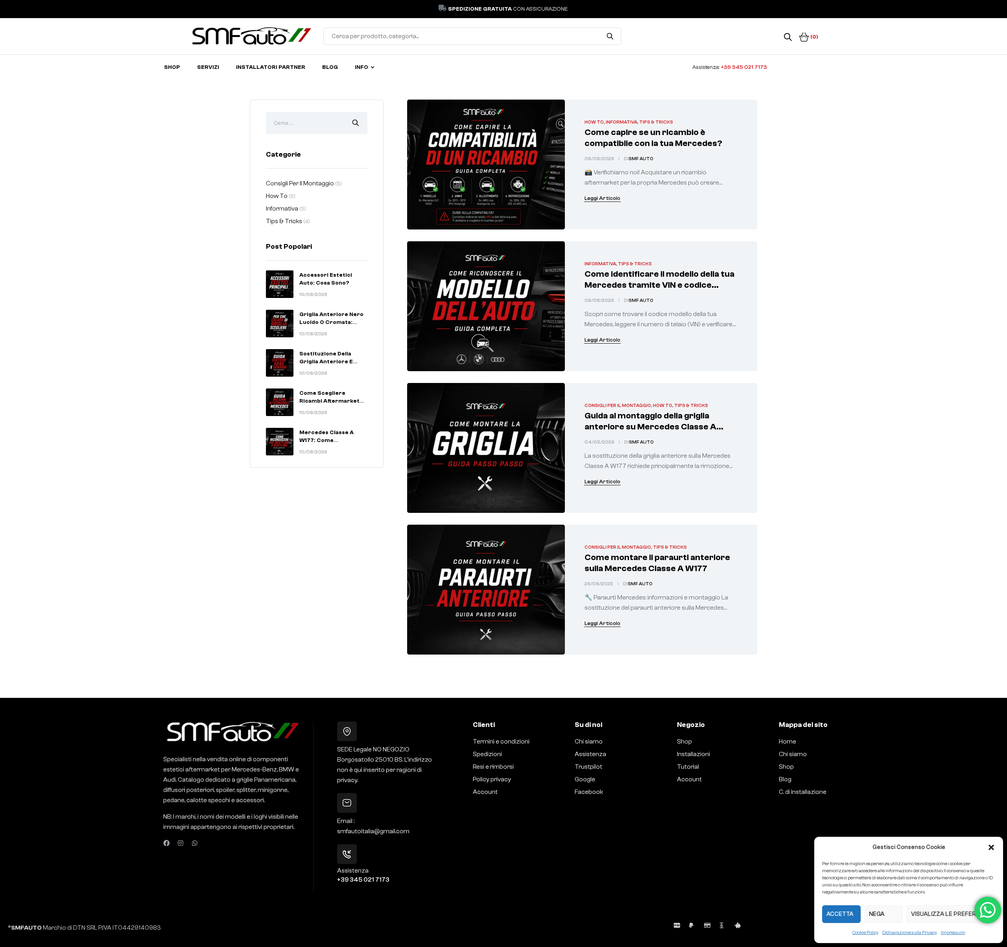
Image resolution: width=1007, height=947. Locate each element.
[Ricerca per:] (316, 122)
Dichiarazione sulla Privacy (909, 932)
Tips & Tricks (656, 122)
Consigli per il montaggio (618, 405)
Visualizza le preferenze (951, 914)
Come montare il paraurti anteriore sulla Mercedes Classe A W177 (657, 562)
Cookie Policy (865, 932)
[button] (991, 847)
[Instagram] (180, 843)
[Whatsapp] (195, 843)
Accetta (839, 914)
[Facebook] (166, 843)
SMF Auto (641, 158)
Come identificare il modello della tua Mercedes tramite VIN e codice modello (659, 285)
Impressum (953, 932)
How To (594, 122)
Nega (876, 914)
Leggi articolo (602, 198)
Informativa (621, 122)
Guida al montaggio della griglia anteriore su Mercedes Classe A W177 (650, 427)
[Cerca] (610, 36)
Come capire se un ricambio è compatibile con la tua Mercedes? (653, 137)
